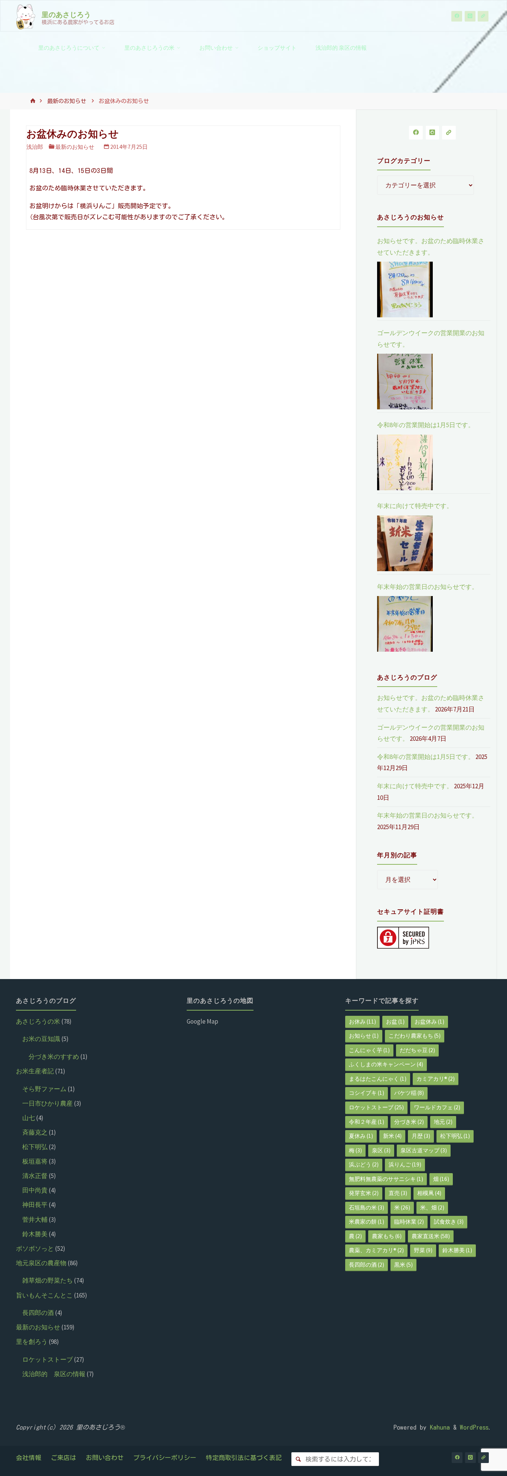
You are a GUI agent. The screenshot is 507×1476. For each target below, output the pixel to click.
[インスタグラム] (470, 16)
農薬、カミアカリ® (376, 1250)
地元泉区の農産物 (41, 1263)
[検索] (298, 1459)
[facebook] (456, 16)
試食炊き (449, 1221)
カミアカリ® (435, 1078)
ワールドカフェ (437, 1107)
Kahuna (438, 1427)
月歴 (421, 1135)
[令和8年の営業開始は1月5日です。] (405, 462)
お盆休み (429, 1021)
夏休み (361, 1135)
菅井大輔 (35, 1219)
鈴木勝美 (35, 1234)
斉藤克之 (35, 1132)
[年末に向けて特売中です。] (405, 543)
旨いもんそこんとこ (44, 1295)
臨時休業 (409, 1221)
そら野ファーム (44, 1089)
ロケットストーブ (47, 1359)
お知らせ (364, 1035)
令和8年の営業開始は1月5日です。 (425, 425)
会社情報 (28, 1457)
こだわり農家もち (415, 1035)
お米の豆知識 (41, 1039)
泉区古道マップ (423, 1150)
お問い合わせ (105, 1457)
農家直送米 (431, 1236)
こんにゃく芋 (369, 1050)
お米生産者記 (35, 1071)
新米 (392, 1135)
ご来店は (63, 1457)
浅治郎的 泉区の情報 (53, 1374)
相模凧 (429, 1193)
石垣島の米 (366, 1207)
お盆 (395, 1021)
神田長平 (35, 1205)
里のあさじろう (66, 14)
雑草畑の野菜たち (47, 1280)
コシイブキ (366, 1092)
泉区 (381, 1150)
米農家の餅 (366, 1221)
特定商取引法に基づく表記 (244, 1457)
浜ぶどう (364, 1164)
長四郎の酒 (38, 1313)
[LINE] (483, 16)
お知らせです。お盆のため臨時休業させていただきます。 (430, 246)
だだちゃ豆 (417, 1050)
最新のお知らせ (66, 101)
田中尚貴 (35, 1190)
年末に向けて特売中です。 (415, 506)
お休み (362, 1021)
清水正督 (35, 1176)
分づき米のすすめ (54, 1057)
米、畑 (432, 1207)
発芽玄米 (364, 1193)
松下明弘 (35, 1147)
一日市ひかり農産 (47, 1103)
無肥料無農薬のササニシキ (386, 1178)
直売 (398, 1193)
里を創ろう (32, 1342)
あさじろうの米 (38, 1021)
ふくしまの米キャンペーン (386, 1064)
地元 (443, 1121)
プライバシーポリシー (164, 1457)
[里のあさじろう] (25, 16)
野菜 (423, 1250)
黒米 (403, 1264)
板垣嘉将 (35, 1161)
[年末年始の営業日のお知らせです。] (405, 624)
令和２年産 (366, 1121)
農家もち (387, 1236)
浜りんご (405, 1164)
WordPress (474, 1427)
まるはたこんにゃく (377, 1078)
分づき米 (409, 1121)
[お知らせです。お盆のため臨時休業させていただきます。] (405, 289)
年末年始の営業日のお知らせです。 (427, 587)
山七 (28, 1118)
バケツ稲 (409, 1092)
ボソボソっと (35, 1248)
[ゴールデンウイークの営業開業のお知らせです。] (405, 381)
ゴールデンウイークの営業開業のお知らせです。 (430, 338)
